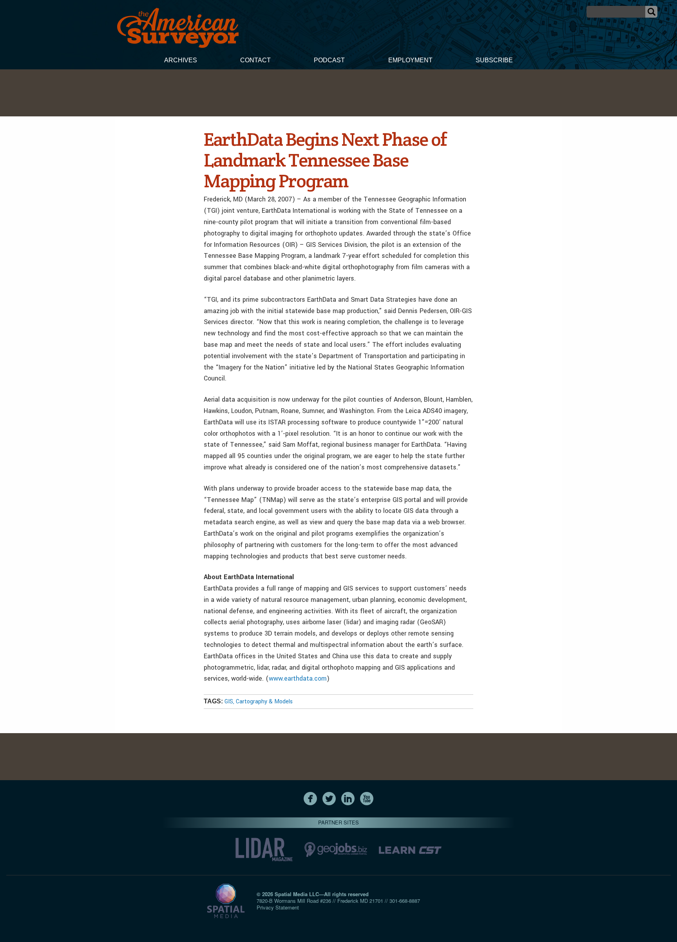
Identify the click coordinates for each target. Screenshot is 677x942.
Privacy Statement (278, 907)
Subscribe (494, 60)
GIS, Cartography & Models (258, 701)
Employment (410, 60)
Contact (255, 60)
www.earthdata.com (298, 678)
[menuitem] (181, 61)
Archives (180, 60)
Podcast (329, 60)
